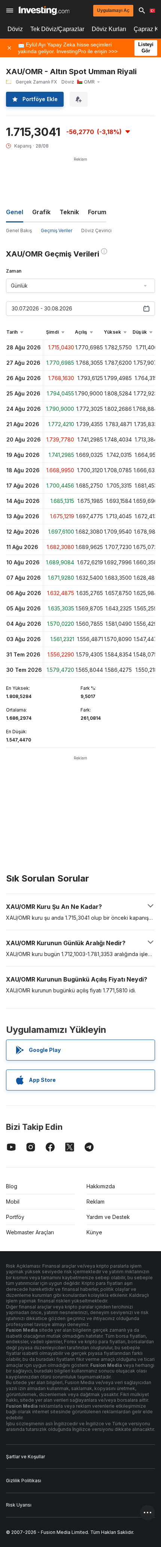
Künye (94, 1232)
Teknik (69, 212)
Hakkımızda (100, 1186)
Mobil (12, 1201)
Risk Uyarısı (18, 1505)
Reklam (95, 1201)
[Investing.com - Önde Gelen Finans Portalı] (44, 10)
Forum (97, 212)
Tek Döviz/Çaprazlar (57, 29)
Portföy (15, 1217)
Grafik (41, 212)
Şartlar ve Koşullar (25, 1456)
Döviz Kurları (109, 29)
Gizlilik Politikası (23, 1480)
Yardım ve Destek (108, 1217)
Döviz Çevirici (96, 230)
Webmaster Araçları (30, 1232)
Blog (11, 1186)
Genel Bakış (19, 230)
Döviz (15, 29)
